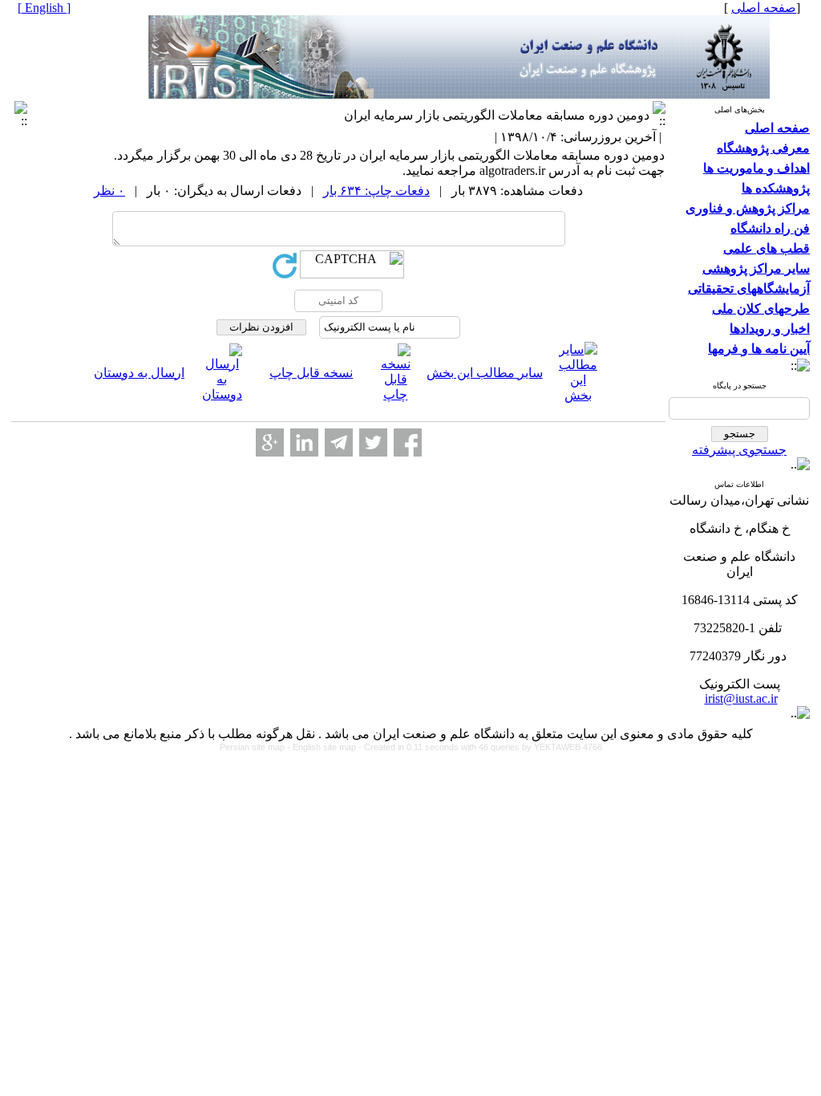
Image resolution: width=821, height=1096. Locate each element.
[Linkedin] (304, 442)
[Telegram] (339, 442)
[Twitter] (373, 442)
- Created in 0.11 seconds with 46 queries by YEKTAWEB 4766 (480, 747)
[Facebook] (408, 442)
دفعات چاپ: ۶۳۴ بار (376, 190)
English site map (325, 747)
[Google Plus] (270, 442)
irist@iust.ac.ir (741, 698)
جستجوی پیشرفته (739, 450)
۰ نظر (109, 190)
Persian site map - (256, 747)
